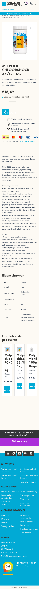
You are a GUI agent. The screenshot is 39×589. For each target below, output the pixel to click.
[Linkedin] (19, 453)
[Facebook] (13, 453)
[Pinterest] (31, 453)
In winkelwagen (6, 112)
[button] (31, 28)
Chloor (21, 141)
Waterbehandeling (29, 141)
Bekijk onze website (8, 10)
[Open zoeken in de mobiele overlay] (36, 4)
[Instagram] (8, 453)
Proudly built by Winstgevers (19, 587)
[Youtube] (25, 453)
